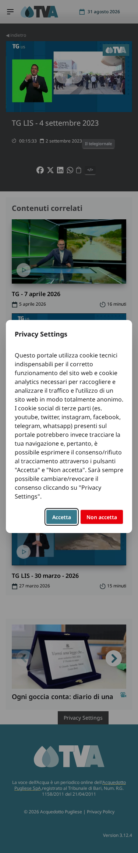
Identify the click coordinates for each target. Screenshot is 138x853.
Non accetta (101, 517)
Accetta (61, 517)
